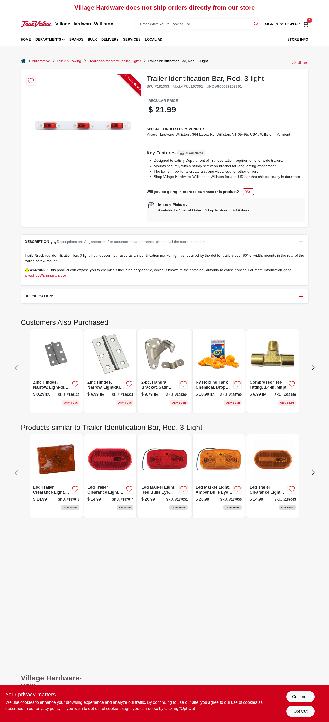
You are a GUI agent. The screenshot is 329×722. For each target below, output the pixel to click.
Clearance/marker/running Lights (114, 61)
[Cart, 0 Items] (305, 24)
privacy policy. (48, 708)
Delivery (110, 39)
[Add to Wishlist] (30, 80)
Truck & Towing (69, 61)
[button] (164, 242)
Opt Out (300, 711)
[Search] (256, 23)
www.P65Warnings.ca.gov (45, 275)
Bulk (92, 39)
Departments (48, 39)
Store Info (297, 39)
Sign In (271, 24)
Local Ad (153, 39)
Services (132, 39)
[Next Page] (313, 367)
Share (302, 62)
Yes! (248, 191)
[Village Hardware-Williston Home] (36, 24)
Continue (300, 697)
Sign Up (292, 24)
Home (26, 39)
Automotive (41, 61)
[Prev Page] (16, 367)
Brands (76, 39)
